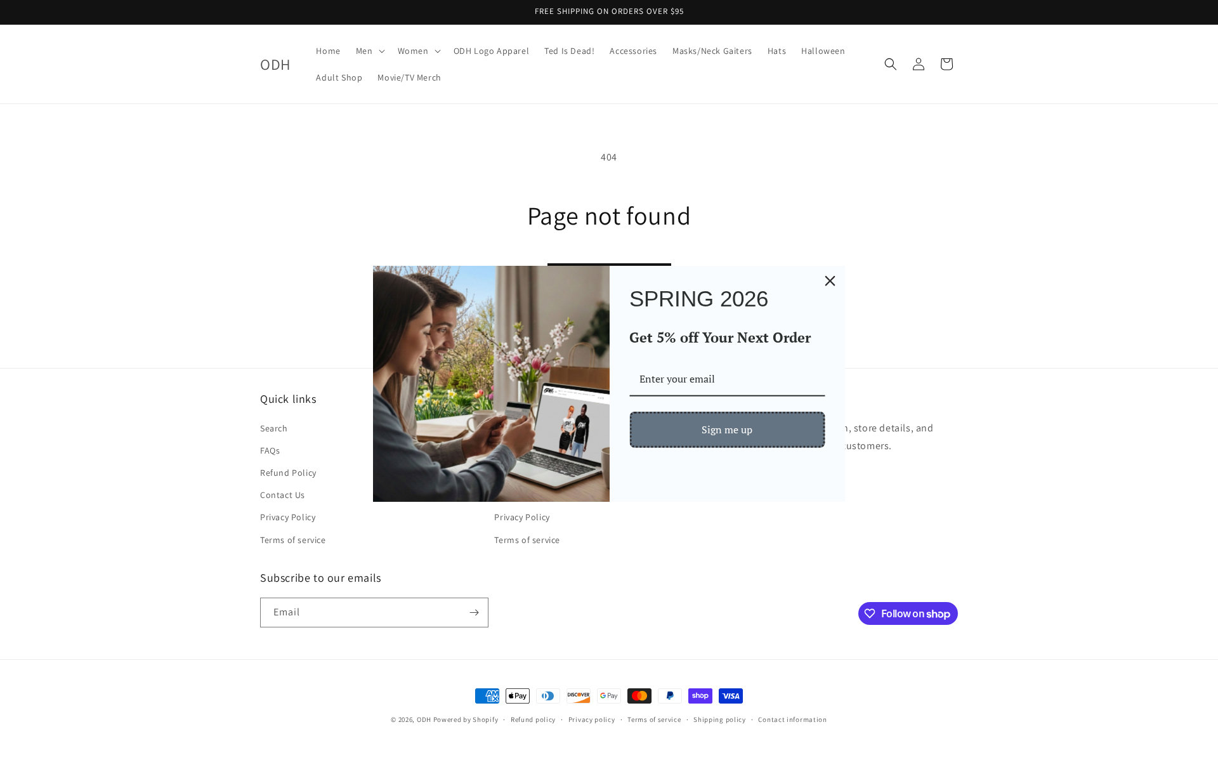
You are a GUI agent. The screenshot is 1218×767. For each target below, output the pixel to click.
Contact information (792, 719)
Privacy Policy (287, 517)
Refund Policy (288, 472)
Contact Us (282, 495)
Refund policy (533, 719)
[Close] (830, 280)
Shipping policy (719, 719)
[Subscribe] (474, 612)
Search (274, 428)
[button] (369, 50)
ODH (424, 719)
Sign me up (727, 429)
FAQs (270, 450)
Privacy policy (591, 719)
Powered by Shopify (466, 719)
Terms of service (293, 540)
